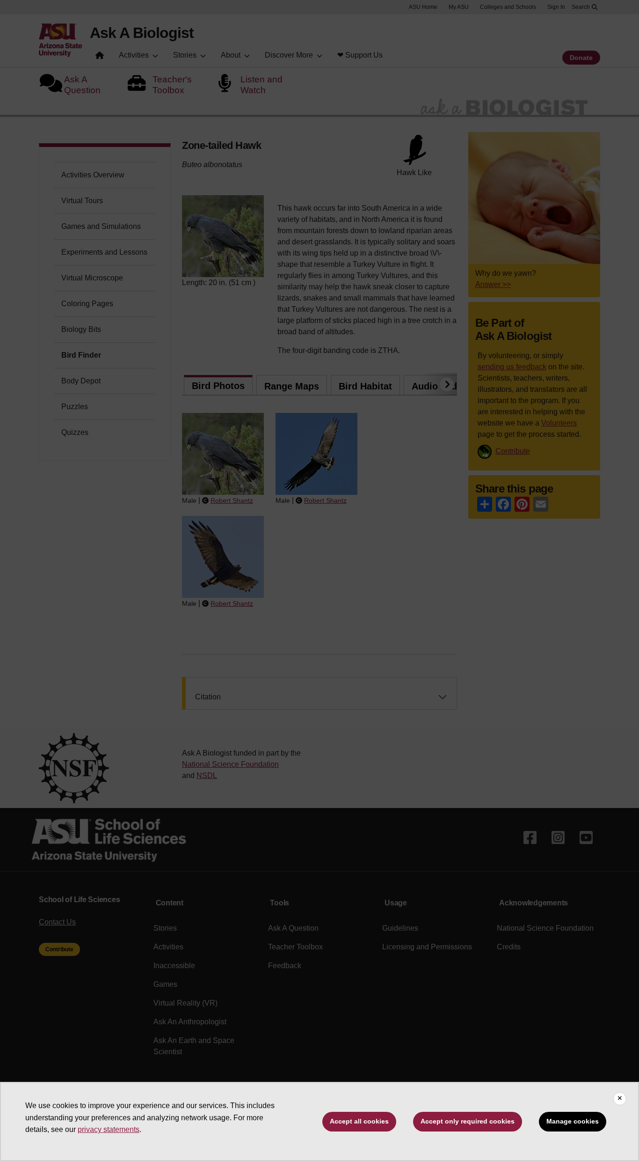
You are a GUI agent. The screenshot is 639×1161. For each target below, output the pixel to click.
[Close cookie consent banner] (619, 1098)
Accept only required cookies (468, 1121)
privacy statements (108, 1129)
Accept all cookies (359, 1121)
